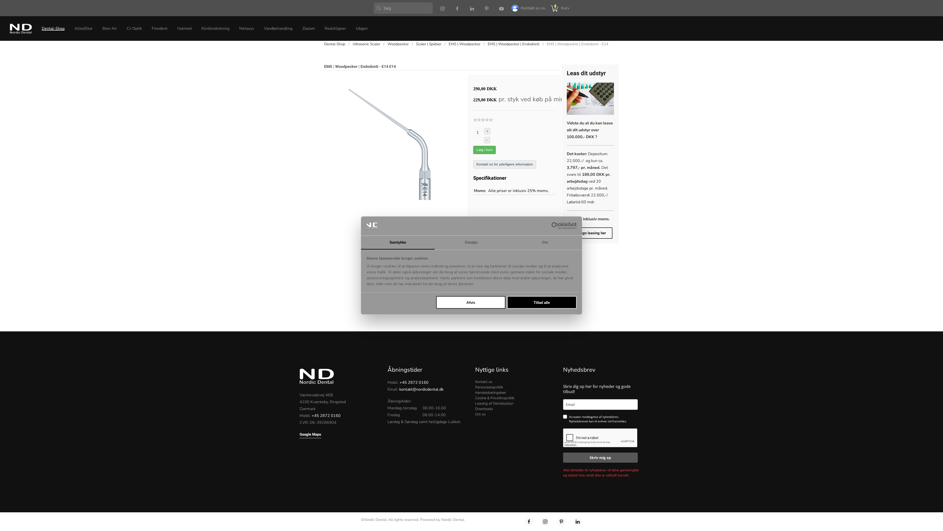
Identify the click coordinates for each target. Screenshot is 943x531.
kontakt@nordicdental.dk (421, 389)
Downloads (484, 409)
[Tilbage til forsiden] (21, 28)
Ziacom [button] (308, 28)
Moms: (480, 190)
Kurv (565, 8)
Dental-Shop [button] (53, 28)
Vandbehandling (278, 28)
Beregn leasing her (590, 233)
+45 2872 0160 (326, 415)
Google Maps (310, 434)
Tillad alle (542, 302)
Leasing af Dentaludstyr (494, 403)
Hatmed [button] (184, 28)
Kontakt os (483, 382)
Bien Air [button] (109, 28)
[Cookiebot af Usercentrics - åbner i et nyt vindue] (555, 226)
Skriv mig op (600, 457)
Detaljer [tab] (471, 242)
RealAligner (335, 28)
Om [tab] (545, 242)
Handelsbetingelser (490, 392)
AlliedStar (83, 28)
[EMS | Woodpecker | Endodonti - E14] (392, 143)
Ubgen (362, 28)
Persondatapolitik (489, 387)
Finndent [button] (159, 28)
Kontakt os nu (533, 8)
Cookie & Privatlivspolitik (494, 398)
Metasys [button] (246, 28)
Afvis (470, 302)
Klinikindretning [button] (215, 28)
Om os (480, 414)
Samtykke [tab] (397, 242)
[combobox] (403, 8)
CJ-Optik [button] (134, 28)
